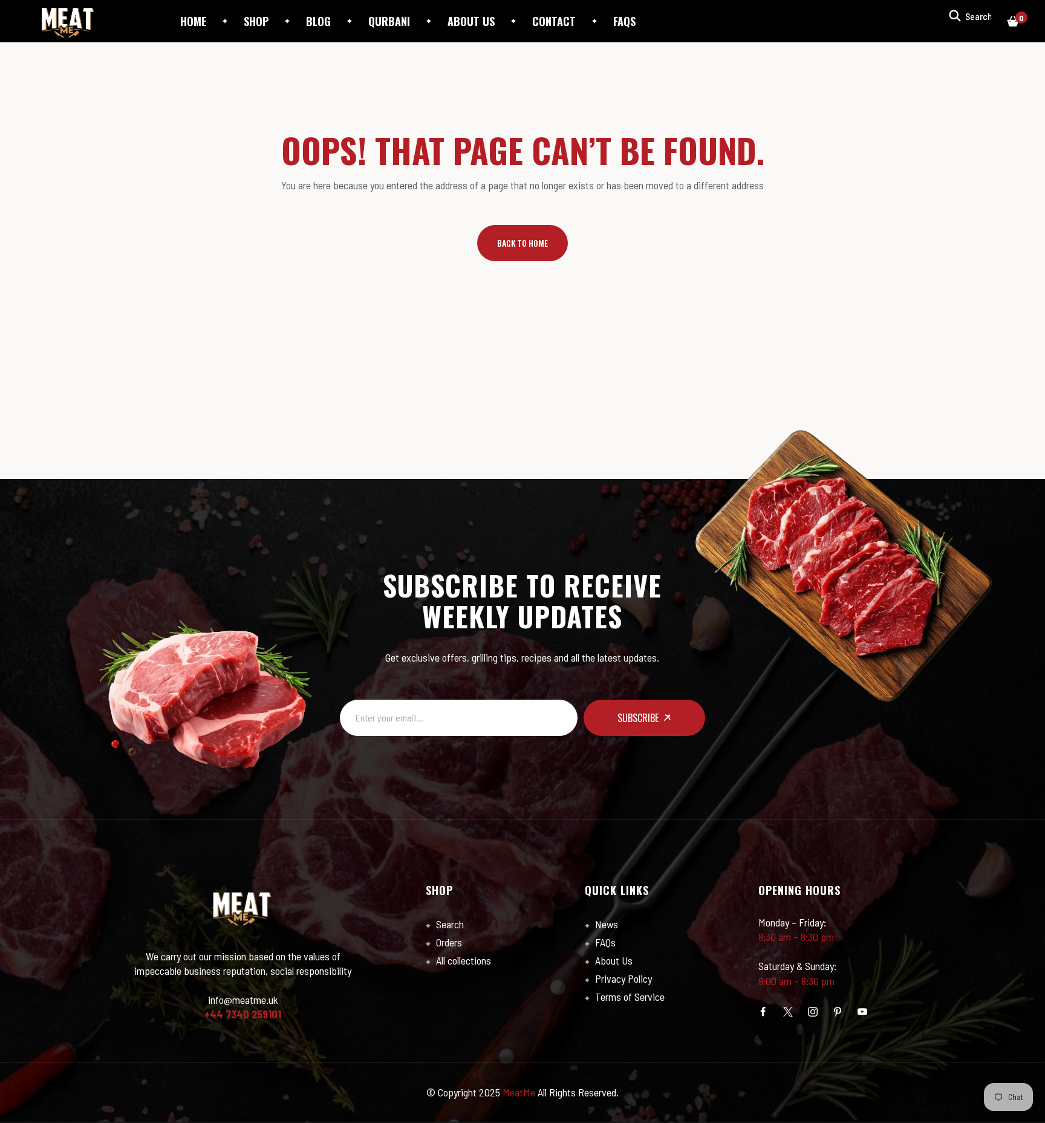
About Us (613, 960)
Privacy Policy (622, 978)
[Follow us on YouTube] (862, 1012)
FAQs (604, 942)
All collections (462, 960)
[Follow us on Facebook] (763, 1012)
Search (449, 924)
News (605, 924)
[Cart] (1013, 21)
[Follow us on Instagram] (813, 1012)
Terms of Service (629, 996)
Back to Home (522, 242)
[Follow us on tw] (788, 1012)
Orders (448, 942)
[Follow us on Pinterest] (837, 1012)
